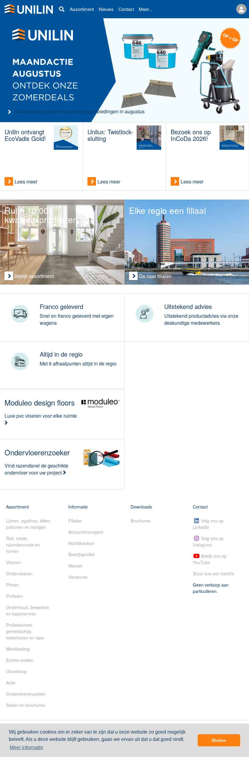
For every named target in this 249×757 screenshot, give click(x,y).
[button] (241, 9)
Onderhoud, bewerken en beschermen (27, 610)
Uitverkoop (16, 671)
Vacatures (77, 577)
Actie (10, 683)
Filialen (75, 521)
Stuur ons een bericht (213, 573)
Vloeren (13, 562)
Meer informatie (26, 747)
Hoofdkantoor (81, 543)
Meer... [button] (145, 9)
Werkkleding (18, 649)
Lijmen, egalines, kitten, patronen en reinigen (28, 524)
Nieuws (106, 9)
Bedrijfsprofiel (81, 554)
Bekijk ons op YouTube (210, 559)
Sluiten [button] (219, 740)
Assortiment (82, 9)
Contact (126, 9)
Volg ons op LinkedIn (208, 524)
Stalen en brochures (25, 705)
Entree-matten (20, 660)
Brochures (140, 521)
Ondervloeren (19, 573)
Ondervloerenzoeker (26, 694)
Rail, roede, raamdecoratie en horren (23, 544)
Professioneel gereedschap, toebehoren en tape (25, 631)
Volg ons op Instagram (208, 541)
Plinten (12, 585)
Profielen (14, 596)
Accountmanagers (85, 532)
